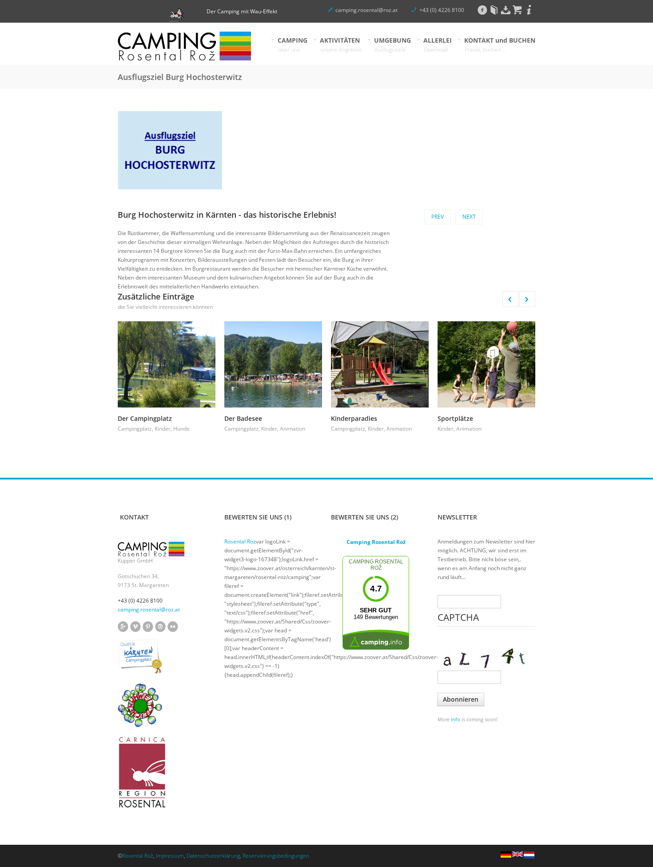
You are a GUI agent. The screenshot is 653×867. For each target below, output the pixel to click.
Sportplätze (455, 418)
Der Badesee (243, 418)
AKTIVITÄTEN (341, 44)
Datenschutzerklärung (213, 855)
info (455, 719)
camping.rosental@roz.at (366, 10)
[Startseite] (184, 46)
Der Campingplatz (145, 418)
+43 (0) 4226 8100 (441, 10)
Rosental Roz (240, 541)
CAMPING (292, 44)
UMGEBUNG (392, 44)
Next (469, 216)
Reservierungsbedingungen (276, 855)
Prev (437, 216)
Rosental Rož (137, 855)
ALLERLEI (438, 44)
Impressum (170, 855)
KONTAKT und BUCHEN (500, 44)
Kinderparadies (354, 418)
